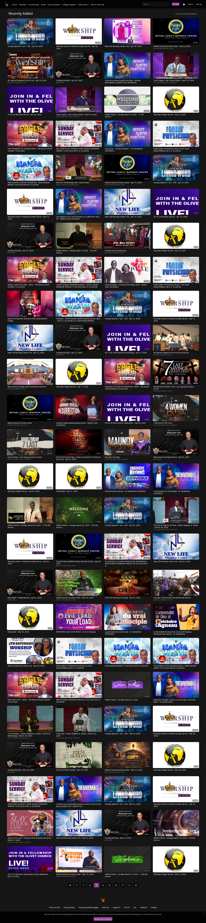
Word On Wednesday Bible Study (67, 185)
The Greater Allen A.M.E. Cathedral (165, 82)
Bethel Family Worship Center (163, 48)
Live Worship (33, 4)
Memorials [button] (83, 4)
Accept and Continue (103, 919)
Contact (154, 907)
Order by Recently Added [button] (185, 14)
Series (43, 4)
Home (14, 4)
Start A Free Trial (97, 4)
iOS (135, 907)
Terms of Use (54, 907)
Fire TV (127, 907)
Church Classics (54, 4)
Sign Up (199, 4)
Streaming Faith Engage (88, 907)
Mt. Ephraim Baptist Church (16, 82)
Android (143, 907)
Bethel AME (60, 82)
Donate (175, 4)
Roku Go (105, 907)
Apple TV (116, 907)
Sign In (190, 4)
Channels (22, 4)
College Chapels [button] (68, 4)
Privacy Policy (69, 907)
